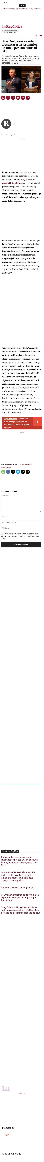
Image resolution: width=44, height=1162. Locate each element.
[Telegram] (18, 98)
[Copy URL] (23, 98)
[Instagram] (20, 1093)
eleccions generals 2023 (13, 464)
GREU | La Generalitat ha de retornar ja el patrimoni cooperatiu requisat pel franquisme (20, 897)
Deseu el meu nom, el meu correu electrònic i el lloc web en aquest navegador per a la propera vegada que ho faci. (20, 536)
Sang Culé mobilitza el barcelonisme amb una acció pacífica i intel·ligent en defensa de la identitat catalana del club (20, 910)
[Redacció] (6, 124)
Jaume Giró (23, 464)
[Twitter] (13, 98)
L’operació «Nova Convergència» (17, 887)
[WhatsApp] (3, 98)
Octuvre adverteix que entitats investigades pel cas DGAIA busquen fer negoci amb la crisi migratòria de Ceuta (19, 861)
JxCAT (30, 464)
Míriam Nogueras (6, 467)
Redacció (14, 124)
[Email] (28, 98)
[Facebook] (8, 98)
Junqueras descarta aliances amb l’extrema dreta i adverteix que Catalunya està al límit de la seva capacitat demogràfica (18, 876)
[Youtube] (24, 1093)
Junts (27, 464)
